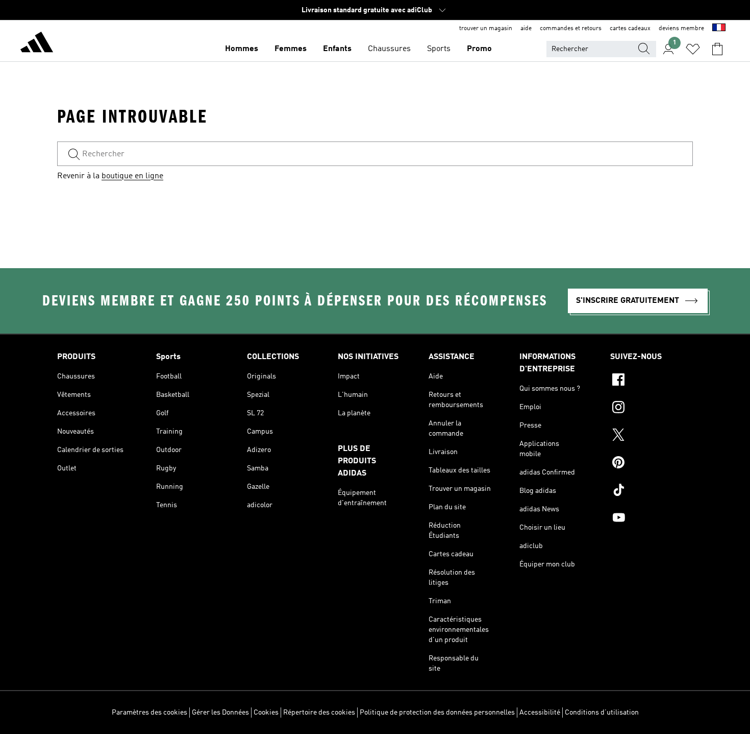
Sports (439, 49)
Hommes (241, 49)
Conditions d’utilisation (602, 712)
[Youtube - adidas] (651, 519)
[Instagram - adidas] (651, 408)
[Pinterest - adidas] (651, 464)
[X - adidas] (651, 436)
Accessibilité (539, 712)
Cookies (266, 712)
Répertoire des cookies (319, 712)
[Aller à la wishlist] (693, 49)
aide (526, 29)
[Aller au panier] (717, 49)
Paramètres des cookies (149, 712)
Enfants (337, 49)
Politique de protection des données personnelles (437, 712)
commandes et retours (571, 29)
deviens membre (681, 29)
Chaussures (389, 49)
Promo (479, 49)
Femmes (290, 49)
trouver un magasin (485, 29)
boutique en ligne (132, 176)
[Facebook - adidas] (651, 381)
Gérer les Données (220, 712)
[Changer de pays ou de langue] (719, 28)
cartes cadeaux (630, 29)
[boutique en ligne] (36, 44)
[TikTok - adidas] (651, 491)
